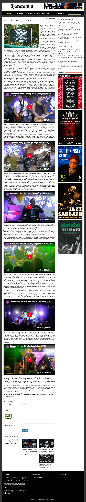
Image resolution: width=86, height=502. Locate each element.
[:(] (8, 418)
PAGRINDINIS (10, 13)
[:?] (5, 418)
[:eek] (7, 416)
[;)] (8, 414)
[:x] (10, 418)
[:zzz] (10, 416)
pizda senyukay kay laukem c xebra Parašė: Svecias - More (68, 41)
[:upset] (8, 416)
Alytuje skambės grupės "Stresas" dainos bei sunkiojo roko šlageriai (45, 465)
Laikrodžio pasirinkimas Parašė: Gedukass (67, 61)
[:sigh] (11, 416)
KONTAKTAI (45, 13)
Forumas (29, 13)
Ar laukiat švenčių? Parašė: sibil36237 (70, 49)
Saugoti (25, 430)
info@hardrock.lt (39, 478)
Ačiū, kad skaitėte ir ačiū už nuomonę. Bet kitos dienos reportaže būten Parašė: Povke (69, 24)
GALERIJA (12, 396)
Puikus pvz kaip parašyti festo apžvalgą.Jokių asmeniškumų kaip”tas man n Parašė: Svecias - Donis (70, 29)
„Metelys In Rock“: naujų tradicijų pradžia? (11, 444)
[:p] (11, 414)
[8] (10, 414)
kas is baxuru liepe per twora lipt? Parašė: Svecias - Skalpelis (68, 33)
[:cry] (7, 418)
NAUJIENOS (20, 13)
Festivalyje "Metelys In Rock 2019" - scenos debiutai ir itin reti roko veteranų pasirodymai (29, 452)
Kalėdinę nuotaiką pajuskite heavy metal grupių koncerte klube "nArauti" (46, 451)
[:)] (5, 414)
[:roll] (5, 416)
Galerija (37, 13)
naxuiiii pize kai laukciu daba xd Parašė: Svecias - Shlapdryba (69, 37)
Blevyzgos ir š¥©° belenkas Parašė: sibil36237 (68, 52)
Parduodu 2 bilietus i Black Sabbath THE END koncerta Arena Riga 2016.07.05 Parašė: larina (70, 57)
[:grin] (7, 414)
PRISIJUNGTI (61, 13)
